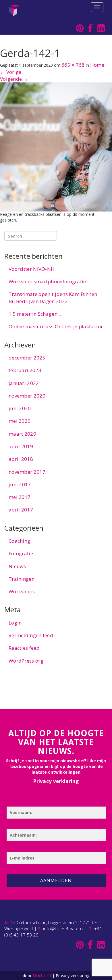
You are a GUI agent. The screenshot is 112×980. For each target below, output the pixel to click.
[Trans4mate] (14, 7)
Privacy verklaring (56, 781)
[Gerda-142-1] (56, 146)
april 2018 (21, 459)
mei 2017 (19, 497)
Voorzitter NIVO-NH (32, 269)
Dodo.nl (42, 975)
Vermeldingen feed (31, 635)
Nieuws (17, 566)
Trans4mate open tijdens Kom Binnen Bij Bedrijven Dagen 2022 (53, 297)
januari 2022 (24, 383)
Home (97, 65)
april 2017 (21, 509)
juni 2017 (20, 484)
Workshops (22, 591)
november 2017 (27, 472)
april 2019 (21, 446)
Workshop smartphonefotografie (47, 281)
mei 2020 (19, 421)
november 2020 (27, 395)
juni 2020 (20, 408)
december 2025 (27, 357)
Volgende (14, 79)
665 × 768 (73, 65)
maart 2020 (22, 433)
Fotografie (21, 553)
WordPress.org (26, 660)
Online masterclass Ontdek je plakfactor (56, 326)
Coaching (19, 541)
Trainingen (21, 579)
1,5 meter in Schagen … (36, 314)
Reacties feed (24, 648)
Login (15, 622)
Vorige (10, 72)
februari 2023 (25, 370)
